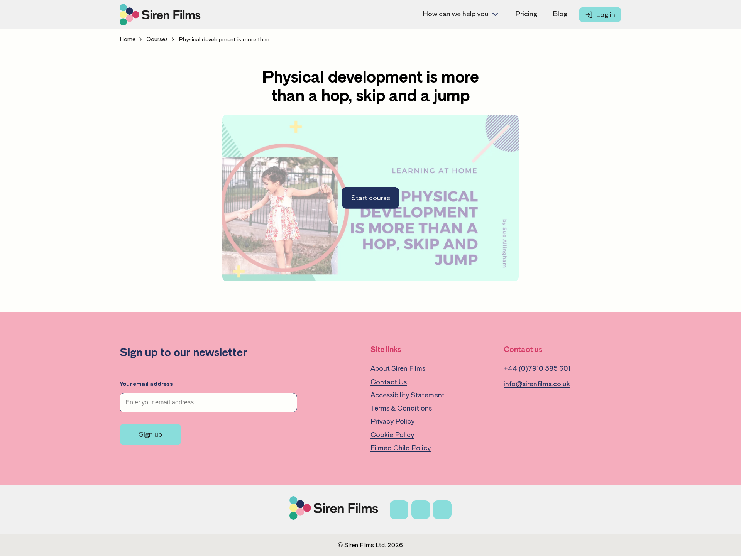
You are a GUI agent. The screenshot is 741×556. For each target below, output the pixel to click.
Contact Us (388, 382)
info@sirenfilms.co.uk (537, 383)
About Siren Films (397, 368)
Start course (370, 197)
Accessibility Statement (407, 395)
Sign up (150, 434)
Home (127, 39)
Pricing (526, 13)
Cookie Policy (392, 434)
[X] (420, 509)
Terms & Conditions (401, 408)
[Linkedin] (442, 509)
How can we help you (456, 13)
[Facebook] (399, 509)
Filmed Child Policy (400, 447)
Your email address (146, 384)
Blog (560, 13)
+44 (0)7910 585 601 (537, 368)
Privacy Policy (392, 421)
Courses (157, 39)
